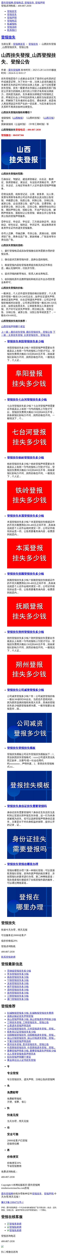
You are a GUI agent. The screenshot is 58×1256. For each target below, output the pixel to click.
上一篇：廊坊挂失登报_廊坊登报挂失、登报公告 (26, 332)
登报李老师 (15, 1224)
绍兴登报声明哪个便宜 (19, 1057)
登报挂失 (12, 14)
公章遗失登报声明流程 (19, 1025)
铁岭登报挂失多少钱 (31, 457)
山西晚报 (18, 118)
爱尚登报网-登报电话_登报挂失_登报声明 (23, 2)
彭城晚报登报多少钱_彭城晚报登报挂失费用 (30, 1013)
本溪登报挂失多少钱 (31, 515)
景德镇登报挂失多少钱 (19, 971)
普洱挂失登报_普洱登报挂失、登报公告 (28, 1044)
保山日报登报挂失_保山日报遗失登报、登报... (31, 1038)
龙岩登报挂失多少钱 (18, 983)
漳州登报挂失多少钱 (18, 989)
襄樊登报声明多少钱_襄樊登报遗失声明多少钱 (31, 1050)
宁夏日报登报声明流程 (19, 1041)
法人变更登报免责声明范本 (21, 1054)
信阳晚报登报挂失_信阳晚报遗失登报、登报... (31, 1035)
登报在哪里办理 (28, 864)
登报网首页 (19, 44)
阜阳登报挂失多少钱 (31, 341)
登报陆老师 (15, 1227)
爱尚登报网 (14, 70)
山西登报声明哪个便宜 (13, 326)
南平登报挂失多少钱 (18, 986)
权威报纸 (12, 24)
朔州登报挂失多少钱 (31, 631)
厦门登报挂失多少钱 (18, 999)
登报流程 (12, 27)
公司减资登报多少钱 (31, 689)
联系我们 (12, 30)
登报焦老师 (15, 1230)
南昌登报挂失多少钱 (18, 977)
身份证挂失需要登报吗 (32, 806)
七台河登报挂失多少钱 (32, 399)
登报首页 (12, 11)
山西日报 (49, 118)
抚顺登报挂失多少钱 (31, 573)
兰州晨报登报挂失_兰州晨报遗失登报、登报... (31, 1028)
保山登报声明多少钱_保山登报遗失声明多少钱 (31, 1019)
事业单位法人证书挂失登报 (21, 1060)
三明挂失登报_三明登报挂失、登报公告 (28, 1022)
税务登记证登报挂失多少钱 (21, 1032)
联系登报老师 (8, 957)
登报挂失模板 (26, 747)
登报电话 (12, 20)
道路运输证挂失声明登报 (20, 1016)
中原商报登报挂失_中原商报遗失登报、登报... (31, 1047)
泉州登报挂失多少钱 (18, 993)
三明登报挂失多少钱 (18, 996)
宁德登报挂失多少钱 (18, 980)
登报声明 (12, 17)
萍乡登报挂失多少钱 (18, 974)
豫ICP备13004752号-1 (12, 1202)
